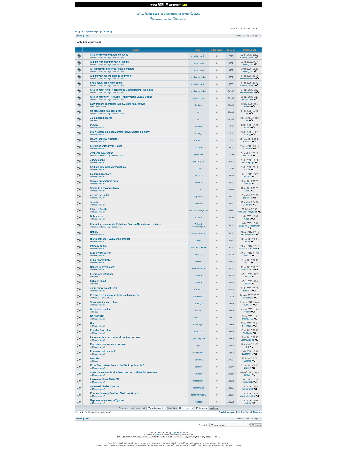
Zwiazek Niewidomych (198, 225)
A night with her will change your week (111, 75)
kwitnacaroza (198, 268)
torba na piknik (98, 281)
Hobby (95, 312)
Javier (198, 240)
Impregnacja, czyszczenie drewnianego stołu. (115, 337)
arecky (198, 367)
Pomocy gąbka (98, 246)
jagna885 (198, 196)
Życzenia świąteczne (101, 153)
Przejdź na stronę (227, 412)
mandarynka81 (198, 56)
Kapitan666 (198, 352)
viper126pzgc (198, 161)
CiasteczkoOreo (198, 233)
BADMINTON (97, 316)
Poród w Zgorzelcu (100, 330)
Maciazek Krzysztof (198, 210)
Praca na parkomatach (102, 351)
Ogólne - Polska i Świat (102, 298)
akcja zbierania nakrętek (103, 288)
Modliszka (198, 203)
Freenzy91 (198, 324)
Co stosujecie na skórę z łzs (105, 111)
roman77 (198, 140)
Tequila (94, 202)
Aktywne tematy (104, 31)
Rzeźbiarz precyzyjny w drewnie (108, 344)
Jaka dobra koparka (101, 118)
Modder (198, 402)
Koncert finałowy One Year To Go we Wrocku (114, 393)
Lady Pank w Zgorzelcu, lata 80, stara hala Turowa (117, 104)
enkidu (198, 310)
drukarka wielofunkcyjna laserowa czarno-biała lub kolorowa (123, 372)
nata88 (198, 126)
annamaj (198, 360)
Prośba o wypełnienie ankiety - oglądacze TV (114, 295)
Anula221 (198, 331)
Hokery (94, 232)
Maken (198, 105)
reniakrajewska (198, 77)
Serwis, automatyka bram (104, 181)
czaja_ (198, 133)
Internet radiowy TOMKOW (104, 379)
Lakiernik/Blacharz (100, 174)
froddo (198, 168)
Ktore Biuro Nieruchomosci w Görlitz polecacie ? (117, 365)
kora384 (198, 374)
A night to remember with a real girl (109, 61)
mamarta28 (198, 388)
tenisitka (95, 358)
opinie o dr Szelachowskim (105, 386)
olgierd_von (198, 63)
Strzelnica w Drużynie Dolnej (106, 146)
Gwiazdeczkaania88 (198, 247)
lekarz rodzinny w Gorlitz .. (104, 139)
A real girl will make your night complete (112, 68)
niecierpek (198, 154)
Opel (92, 323)
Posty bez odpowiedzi (85, 31)
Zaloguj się (181, 19)
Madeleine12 (198, 296)
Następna (257, 412)
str (198, 112)
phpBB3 (175, 432)
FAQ (141, 14)
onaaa (198, 261)
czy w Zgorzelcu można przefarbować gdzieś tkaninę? (120, 132)
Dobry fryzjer (97, 216)
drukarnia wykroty (100, 260)
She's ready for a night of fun (106, 82)
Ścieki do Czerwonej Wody (104, 188)
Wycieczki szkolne (100, 309)
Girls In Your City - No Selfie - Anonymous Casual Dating (121, 97)
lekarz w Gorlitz (98, 209)
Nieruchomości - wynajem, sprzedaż (110, 239)
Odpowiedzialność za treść (176, 14)
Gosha (198, 217)
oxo (198, 345)
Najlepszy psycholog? (102, 267)
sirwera (198, 275)
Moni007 (198, 254)
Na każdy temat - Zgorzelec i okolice (108, 57)
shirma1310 (198, 317)
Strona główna (83, 36)
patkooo (198, 175)
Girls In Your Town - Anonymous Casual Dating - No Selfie (121, 90)
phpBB (158, 435)
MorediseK (198, 381)
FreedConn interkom (101, 274)
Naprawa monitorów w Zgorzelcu (108, 400)
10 (251, 412)
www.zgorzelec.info (162, 19)
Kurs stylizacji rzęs (100, 253)
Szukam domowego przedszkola (108, 167)
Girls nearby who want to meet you (109, 54)
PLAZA (94, 125)
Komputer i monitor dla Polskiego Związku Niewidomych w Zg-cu (125, 224)
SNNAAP (198, 147)
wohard (198, 182)
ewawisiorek (198, 98)
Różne (95, 121)
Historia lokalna (99, 106)
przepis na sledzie (100, 195)
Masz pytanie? (98, 128)
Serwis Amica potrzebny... (104, 302)
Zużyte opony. (97, 160)
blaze (198, 189)
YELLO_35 (198, 303)
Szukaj (196, 14)
